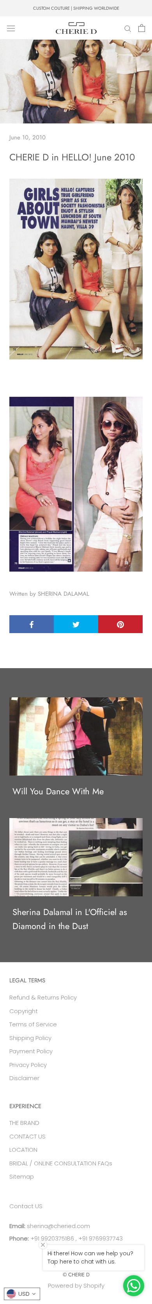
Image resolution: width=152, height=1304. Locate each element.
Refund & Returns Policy (43, 997)
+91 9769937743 (100, 1238)
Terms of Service (33, 1024)
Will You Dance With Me (58, 791)
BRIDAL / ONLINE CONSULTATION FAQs (60, 1163)
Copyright (23, 1011)
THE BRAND (24, 1123)
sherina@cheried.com (57, 1226)
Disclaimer (24, 1078)
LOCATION (23, 1150)
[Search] (127, 28)
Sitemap (21, 1176)
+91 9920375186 (51, 1238)
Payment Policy (31, 1051)
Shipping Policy (30, 1038)
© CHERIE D (76, 1274)
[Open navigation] (11, 28)
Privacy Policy (28, 1065)
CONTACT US (27, 1136)
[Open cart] (141, 28)
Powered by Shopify (76, 1285)
